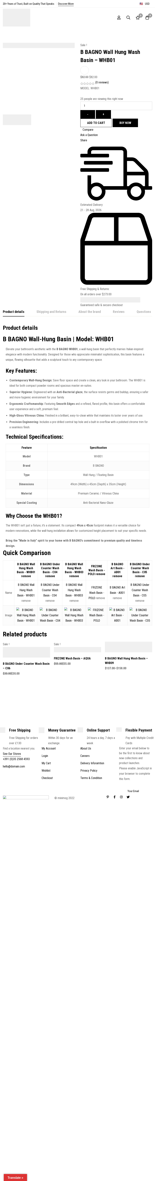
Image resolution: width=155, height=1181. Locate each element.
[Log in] (119, 18)
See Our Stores (12, 754)
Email (123, 784)
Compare (88, 129)
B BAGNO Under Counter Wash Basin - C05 (140, 568)
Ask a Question (89, 135)
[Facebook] (114, 796)
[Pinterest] (107, 796)
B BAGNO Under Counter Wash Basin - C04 (50, 568)
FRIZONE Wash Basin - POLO (96, 570)
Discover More (66, 3)
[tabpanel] (77, 436)
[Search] (128, 18)
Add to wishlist (84, 70)
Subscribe (148, 770)
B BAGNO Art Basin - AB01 (117, 568)
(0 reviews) (102, 82)
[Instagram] (121, 796)
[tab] (13, 312)
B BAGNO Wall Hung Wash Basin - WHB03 (74, 568)
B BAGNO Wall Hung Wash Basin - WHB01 (26, 568)
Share (83, 140)
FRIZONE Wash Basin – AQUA (72, 658)
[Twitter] (128, 796)
